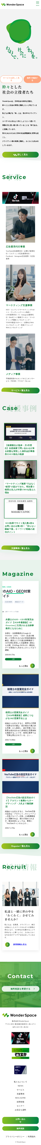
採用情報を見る (20, 944)
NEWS (20, 1086)
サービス (20, 1090)
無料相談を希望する (21, 989)
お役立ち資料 (20, 1110)
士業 (13, 659)
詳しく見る (22, 154)
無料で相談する (32, 79)
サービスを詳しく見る (11, 79)
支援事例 (20, 1094)
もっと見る (23, 666)
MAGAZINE (20, 1098)
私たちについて (20, 1082)
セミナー (20, 1106)
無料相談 (20, 1128)
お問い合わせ (20, 1120)
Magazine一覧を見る (20, 846)
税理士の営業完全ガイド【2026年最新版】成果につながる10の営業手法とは (19, 715)
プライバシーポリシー (15, 1137)
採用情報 (20, 1102)
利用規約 (31, 1137)
